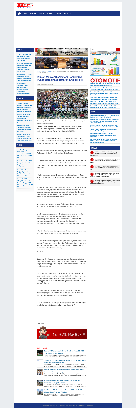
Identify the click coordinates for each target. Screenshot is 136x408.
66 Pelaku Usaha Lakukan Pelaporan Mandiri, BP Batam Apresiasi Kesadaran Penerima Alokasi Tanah (24, 67)
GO (118, 49)
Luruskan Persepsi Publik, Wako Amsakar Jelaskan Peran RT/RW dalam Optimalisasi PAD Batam (24, 154)
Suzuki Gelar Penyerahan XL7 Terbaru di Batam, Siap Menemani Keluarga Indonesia (105, 84)
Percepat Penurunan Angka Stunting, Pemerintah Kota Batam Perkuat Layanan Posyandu (103, 135)
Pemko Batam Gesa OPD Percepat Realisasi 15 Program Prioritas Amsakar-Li (24, 164)
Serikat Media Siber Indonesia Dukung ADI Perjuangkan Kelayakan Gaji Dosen (24, 128)
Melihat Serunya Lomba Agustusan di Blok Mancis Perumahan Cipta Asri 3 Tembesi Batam (105, 126)
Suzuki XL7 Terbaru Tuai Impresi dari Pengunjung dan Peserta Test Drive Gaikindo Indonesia (104, 93)
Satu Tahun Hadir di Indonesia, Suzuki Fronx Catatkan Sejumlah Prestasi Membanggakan (104, 98)
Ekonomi (49, 13)
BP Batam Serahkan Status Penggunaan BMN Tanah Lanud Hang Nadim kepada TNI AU (104, 167)
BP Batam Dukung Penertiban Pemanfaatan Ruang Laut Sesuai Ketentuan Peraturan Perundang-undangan (103, 140)
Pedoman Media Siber (69, 405)
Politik (41, 13)
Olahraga (58, 13)
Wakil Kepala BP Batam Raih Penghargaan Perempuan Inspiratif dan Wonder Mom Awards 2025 (104, 153)
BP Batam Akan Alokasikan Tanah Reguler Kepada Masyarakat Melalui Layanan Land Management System (23, 88)
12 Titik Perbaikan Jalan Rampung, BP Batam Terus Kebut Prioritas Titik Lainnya (24, 57)
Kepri (25, 13)
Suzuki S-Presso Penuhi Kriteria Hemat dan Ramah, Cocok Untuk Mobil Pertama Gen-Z (103, 106)
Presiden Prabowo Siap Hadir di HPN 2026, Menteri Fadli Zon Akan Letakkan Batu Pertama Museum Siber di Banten (104, 175)
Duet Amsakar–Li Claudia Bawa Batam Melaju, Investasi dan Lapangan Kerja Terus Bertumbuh (24, 77)
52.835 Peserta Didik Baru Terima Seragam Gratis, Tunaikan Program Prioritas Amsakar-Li (104, 130)
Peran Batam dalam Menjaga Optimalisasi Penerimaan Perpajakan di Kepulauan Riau (24, 173)
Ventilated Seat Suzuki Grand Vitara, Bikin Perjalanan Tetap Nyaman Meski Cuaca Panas (104, 102)
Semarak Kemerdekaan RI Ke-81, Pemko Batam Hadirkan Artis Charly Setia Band (104, 116)
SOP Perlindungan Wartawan (84, 405)
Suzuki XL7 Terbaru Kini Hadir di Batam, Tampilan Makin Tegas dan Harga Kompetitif (104, 88)
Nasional (33, 13)
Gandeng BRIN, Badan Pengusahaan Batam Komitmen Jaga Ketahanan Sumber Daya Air (24, 118)
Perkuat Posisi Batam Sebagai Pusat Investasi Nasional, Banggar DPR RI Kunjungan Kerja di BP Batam (25, 183)
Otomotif (67, 13)
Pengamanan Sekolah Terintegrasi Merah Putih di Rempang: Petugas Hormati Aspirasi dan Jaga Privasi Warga (104, 121)
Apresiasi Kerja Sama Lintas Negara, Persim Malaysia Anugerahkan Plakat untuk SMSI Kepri (24, 137)
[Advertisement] (68, 33)
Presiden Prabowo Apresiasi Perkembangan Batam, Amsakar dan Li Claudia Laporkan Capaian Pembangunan (24, 107)
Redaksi (60, 405)
